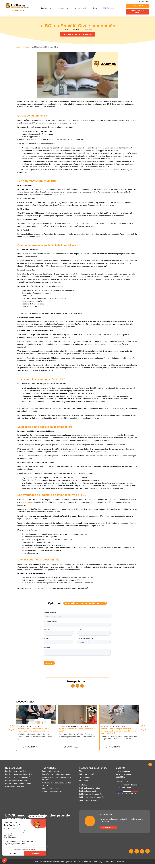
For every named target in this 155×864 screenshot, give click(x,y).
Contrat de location (129, 726)
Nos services (63, 8)
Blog (95, 8)
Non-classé (26, 47)
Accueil (18, 47)
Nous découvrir (80, 8)
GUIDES (83, 785)
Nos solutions (45, 8)
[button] (73, 686)
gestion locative (27, 502)
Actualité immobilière (46, 726)
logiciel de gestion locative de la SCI (64, 494)
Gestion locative (86, 726)
